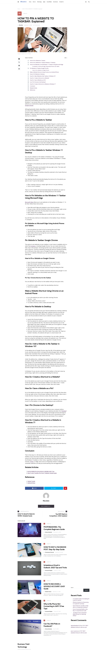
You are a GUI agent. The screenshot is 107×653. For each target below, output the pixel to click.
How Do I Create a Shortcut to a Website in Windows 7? (43, 84)
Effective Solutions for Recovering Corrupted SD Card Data (80, 603)
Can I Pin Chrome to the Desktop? (38, 82)
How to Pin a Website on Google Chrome (40, 70)
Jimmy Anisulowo (48, 629)
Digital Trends (31, 481)
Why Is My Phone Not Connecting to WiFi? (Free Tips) (54, 606)
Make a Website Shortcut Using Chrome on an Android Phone (44, 72)
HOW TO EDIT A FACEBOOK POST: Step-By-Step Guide (55, 548)
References (32, 90)
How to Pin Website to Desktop (37, 74)
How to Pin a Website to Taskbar (38, 60)
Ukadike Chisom (48, 591)
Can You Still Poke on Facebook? (52, 625)
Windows (63, 411)
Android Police (31, 483)
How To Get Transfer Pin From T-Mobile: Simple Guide (42, 473)
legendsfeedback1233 (76, 625)
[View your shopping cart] (85, 2)
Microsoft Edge (29, 202)
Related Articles (33, 88)
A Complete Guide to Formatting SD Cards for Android (81, 599)
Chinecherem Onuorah (49, 552)
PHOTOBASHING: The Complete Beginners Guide (54, 528)
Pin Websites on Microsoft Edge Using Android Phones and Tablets (45, 66)
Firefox (32, 461)
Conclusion (32, 86)
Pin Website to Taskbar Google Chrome (39, 68)
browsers (33, 246)
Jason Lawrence (74, 631)
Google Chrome (29, 105)
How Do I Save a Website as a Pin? (38, 80)
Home (19, 8)
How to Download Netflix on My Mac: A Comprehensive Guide (80, 610)
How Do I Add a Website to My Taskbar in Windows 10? (42, 76)
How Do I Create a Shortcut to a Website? (39, 78)
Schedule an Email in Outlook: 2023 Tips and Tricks (55, 566)
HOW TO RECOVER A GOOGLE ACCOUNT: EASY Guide (54, 586)
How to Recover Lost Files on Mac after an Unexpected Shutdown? (80, 606)
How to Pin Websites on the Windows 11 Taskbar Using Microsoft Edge (46, 64)
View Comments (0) (45, 506)
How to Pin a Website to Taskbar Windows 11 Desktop (43, 62)
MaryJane (21, 25)
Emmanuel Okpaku (48, 570)
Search (72, 587)
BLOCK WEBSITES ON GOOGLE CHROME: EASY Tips (40, 471)
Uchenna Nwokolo (48, 532)
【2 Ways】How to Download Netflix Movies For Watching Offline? (79, 614)
